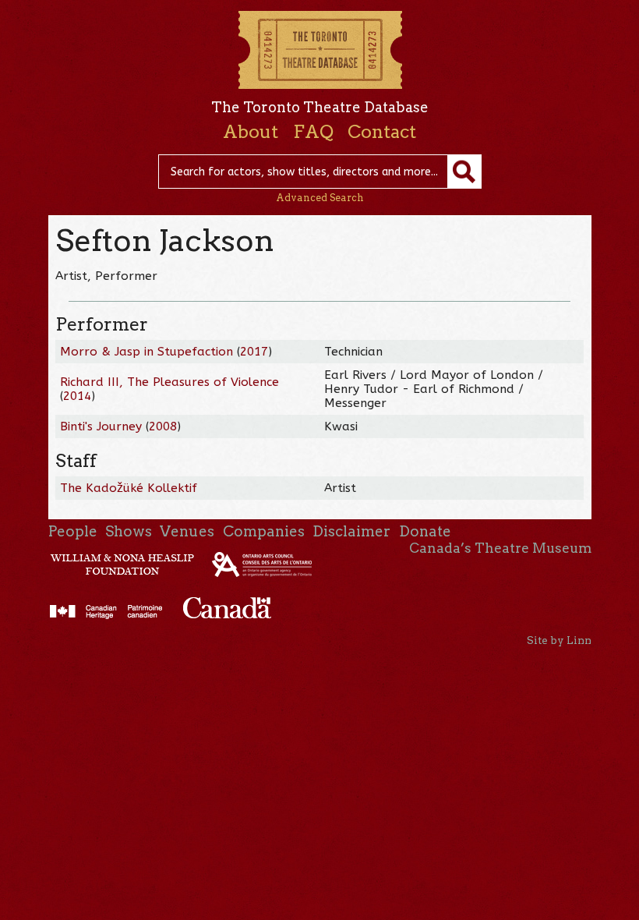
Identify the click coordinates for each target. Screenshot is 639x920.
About (250, 132)
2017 (254, 352)
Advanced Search (320, 197)
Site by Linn (559, 640)
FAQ (313, 132)
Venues (187, 531)
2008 (163, 426)
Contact (382, 132)
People (72, 531)
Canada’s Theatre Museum (500, 548)
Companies (264, 531)
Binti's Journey (101, 426)
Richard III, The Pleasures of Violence (169, 382)
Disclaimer (351, 531)
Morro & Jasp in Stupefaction (146, 352)
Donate (425, 531)
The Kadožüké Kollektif (128, 488)
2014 (77, 396)
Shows (128, 531)
